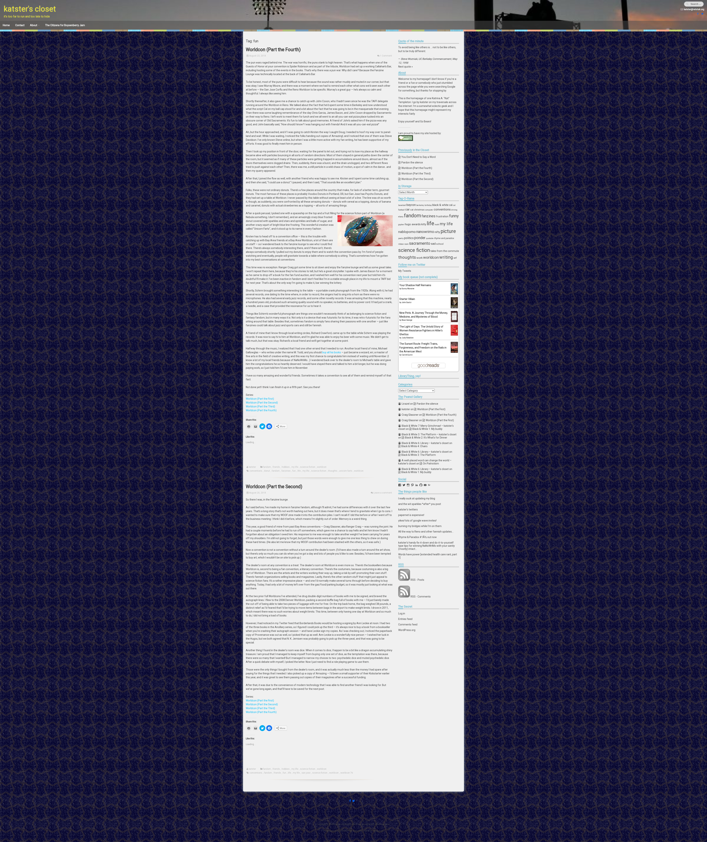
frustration (442, 216)
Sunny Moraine (408, 289)
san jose (306, 773)
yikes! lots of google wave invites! (417, 520)
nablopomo (407, 232)
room (406, 244)
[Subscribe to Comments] (404, 596)
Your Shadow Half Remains (415, 285)
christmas (419, 209)
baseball (402, 205)
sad (433, 243)
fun (294, 471)
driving (454, 210)
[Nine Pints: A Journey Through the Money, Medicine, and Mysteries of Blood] (454, 321)
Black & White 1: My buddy (427, 428)
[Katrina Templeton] (697, 14)
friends (276, 467)
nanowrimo (425, 232)
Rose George (407, 320)
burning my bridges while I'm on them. (420, 526)
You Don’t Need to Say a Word (418, 156)
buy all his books (331, 352)
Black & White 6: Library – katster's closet (425, 443)
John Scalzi (406, 302)
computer (429, 210)
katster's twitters (408, 509)
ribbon (401, 244)
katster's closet (30, 8)
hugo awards (413, 224)
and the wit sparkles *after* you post (419, 504)
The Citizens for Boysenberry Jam (65, 25)
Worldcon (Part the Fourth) (273, 49)
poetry (401, 238)
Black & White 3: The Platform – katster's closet (429, 434)
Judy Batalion (408, 338)
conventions (255, 471)
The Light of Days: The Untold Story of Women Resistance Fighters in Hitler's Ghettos (421, 330)
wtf (455, 258)
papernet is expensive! (411, 515)
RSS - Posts (417, 579)
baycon (411, 205)
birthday (428, 205)
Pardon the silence (412, 162)
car (407, 209)
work (419, 257)
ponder (419, 238)
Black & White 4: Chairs (414, 446)
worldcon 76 (346, 773)
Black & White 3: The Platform (418, 454)
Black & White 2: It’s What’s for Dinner (426, 437)
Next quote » (405, 66)
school (440, 244)
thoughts (332, 471)
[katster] (701, 14)
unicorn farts (345, 471)
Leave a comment (383, 492)
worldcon (321, 467)
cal (450, 205)
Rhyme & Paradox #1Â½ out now (417, 537)
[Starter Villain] (454, 307)
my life (294, 467)
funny (454, 216)
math (437, 224)
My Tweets (404, 270)
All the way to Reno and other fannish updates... (425, 531)
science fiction (307, 467)
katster (252, 467)
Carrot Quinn (407, 355)
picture (448, 231)
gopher (401, 224)
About (33, 25)
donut (267, 471)
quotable (430, 238)
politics (409, 238)
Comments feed (407, 624)
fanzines (286, 471)
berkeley (420, 205)
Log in (401, 613)
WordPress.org (406, 630)
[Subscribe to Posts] (404, 579)
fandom (267, 467)
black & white (440, 205)
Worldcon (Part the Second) (262, 402)
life (299, 471)
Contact (19, 25)
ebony (400, 216)
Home (6, 25)
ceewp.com (378, 831)
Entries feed (405, 619)
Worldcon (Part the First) (260, 398)
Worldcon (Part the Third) (260, 406)
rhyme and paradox (444, 238)
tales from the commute (444, 251)
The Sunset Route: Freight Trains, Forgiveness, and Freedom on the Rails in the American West (422, 347)
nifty (437, 232)
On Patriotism (431, 463)
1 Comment (386, 55)
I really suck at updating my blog (416, 498)
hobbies (286, 467)
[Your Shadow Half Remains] (454, 294)
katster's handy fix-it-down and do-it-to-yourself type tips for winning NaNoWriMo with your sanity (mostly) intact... (426, 545)
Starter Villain (407, 299)
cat (412, 209)
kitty (423, 224)
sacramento (419, 243)
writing (446, 257)
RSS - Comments (421, 596)
